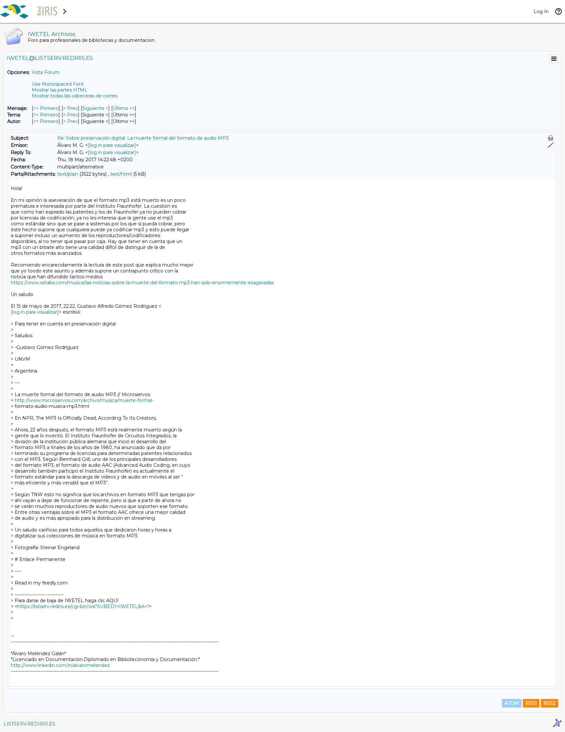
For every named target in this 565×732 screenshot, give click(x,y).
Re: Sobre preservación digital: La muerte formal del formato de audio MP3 (143, 138)
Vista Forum (46, 72)
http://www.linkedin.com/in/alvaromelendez (60, 665)
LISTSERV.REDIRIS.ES (29, 724)
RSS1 (531, 703)
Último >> (124, 108)
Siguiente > (95, 108)
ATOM (512, 703)
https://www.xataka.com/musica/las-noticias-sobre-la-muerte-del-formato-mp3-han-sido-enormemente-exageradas (142, 283)
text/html (121, 174)
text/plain (67, 174)
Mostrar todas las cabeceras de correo (75, 96)
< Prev (70, 108)
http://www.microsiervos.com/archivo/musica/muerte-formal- (84, 400)
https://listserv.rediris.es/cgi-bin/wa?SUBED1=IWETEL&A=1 (83, 606)
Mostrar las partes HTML (59, 90)
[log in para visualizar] (112, 145)
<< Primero (46, 108)
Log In (541, 11)
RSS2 (549, 703)
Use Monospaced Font (58, 84)
